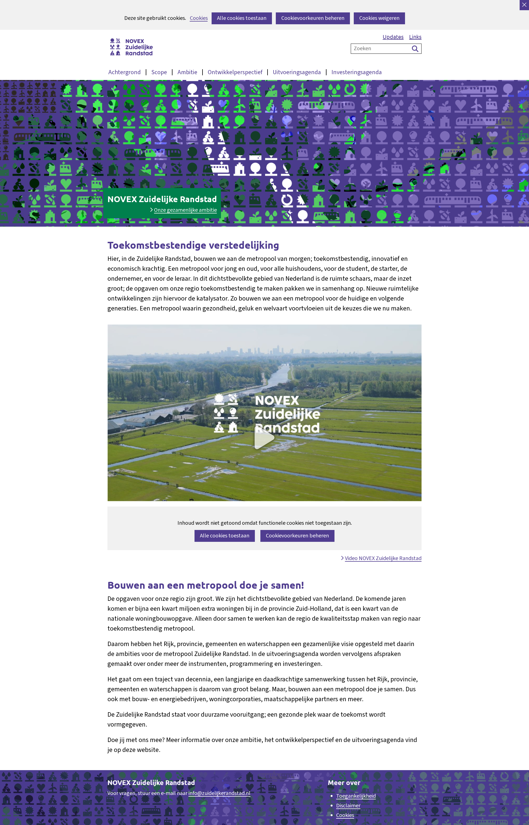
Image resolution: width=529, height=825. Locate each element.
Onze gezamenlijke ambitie (185, 210)
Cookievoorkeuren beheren (312, 18)
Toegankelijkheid (356, 796)
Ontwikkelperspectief (235, 72)
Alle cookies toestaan (241, 18)
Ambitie (187, 72)
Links (415, 36)
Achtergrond (124, 72)
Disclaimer (348, 806)
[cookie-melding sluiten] (524, 5)
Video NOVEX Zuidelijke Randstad (383, 558)
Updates (393, 36)
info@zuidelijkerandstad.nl (219, 793)
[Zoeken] (415, 48)
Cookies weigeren (379, 18)
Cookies (199, 18)
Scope (159, 72)
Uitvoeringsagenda (297, 72)
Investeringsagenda (356, 72)
